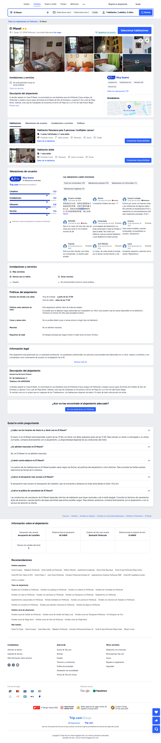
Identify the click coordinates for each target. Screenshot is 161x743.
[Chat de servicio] (156, 729)
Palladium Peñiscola (31, 570)
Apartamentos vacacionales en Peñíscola (27, 600)
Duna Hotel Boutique (105, 570)
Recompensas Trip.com (115, 654)
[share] (156, 720)
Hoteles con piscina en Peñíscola (83, 600)
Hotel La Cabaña (17, 580)
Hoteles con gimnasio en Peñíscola (50, 595)
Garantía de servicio (15, 654)
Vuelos (27, 4)
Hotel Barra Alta (44, 629)
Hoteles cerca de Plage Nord (22, 620)
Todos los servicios (17, 88)
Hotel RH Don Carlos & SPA (22, 575)
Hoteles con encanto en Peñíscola (24, 605)
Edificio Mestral (70, 570)
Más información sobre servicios (20, 658)
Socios (108, 658)
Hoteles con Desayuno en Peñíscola (79, 595)
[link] (118, 4)
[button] (84, 4)
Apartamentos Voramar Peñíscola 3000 (107, 575)
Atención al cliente (15, 650)
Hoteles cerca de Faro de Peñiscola (49, 620)
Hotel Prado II (40, 575)
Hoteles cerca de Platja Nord (76, 620)
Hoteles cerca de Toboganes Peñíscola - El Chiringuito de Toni (99, 615)
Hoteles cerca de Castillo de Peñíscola (26, 615)
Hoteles (37, 4)
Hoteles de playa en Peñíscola (88, 605)
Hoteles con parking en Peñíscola (53, 590)
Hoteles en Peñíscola (134, 516)
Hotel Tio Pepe (17, 629)
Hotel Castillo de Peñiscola (51, 570)
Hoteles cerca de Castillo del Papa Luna (58, 615)
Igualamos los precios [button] (107, 32)
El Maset (15, 28)
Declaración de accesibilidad (67, 671)
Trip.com (65, 516)
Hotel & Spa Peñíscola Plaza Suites (128, 570)
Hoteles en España (87, 516)
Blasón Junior (129, 629)
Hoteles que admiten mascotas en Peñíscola (57, 605)
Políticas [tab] (81, 123)
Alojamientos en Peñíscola (105, 595)
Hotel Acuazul (16, 570)
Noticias (60, 654)
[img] (37, 54)
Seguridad (110, 666)
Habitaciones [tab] (15, 123)
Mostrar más (14, 106)
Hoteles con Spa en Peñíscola (22, 595)
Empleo (60, 658)
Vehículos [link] (74, 4)
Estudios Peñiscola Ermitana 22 (78, 575)
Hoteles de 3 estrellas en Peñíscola (25, 590)
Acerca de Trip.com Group (67, 675)
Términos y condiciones (66, 662)
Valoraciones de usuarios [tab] (36, 123)
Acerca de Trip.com (64, 650)
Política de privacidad (65, 666)
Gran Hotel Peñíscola (56, 575)
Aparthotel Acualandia (86, 570)
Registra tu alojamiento (115, 662)
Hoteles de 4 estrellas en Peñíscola (109, 590)
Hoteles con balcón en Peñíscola (81, 590)
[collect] (156, 712)
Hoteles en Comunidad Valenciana (110, 516)
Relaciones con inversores (116, 650)
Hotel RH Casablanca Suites (134, 575)
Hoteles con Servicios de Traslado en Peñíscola (116, 600)
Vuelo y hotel (50, 4)
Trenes (63, 4)
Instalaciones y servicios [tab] (62, 123)
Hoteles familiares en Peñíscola (57, 600)
